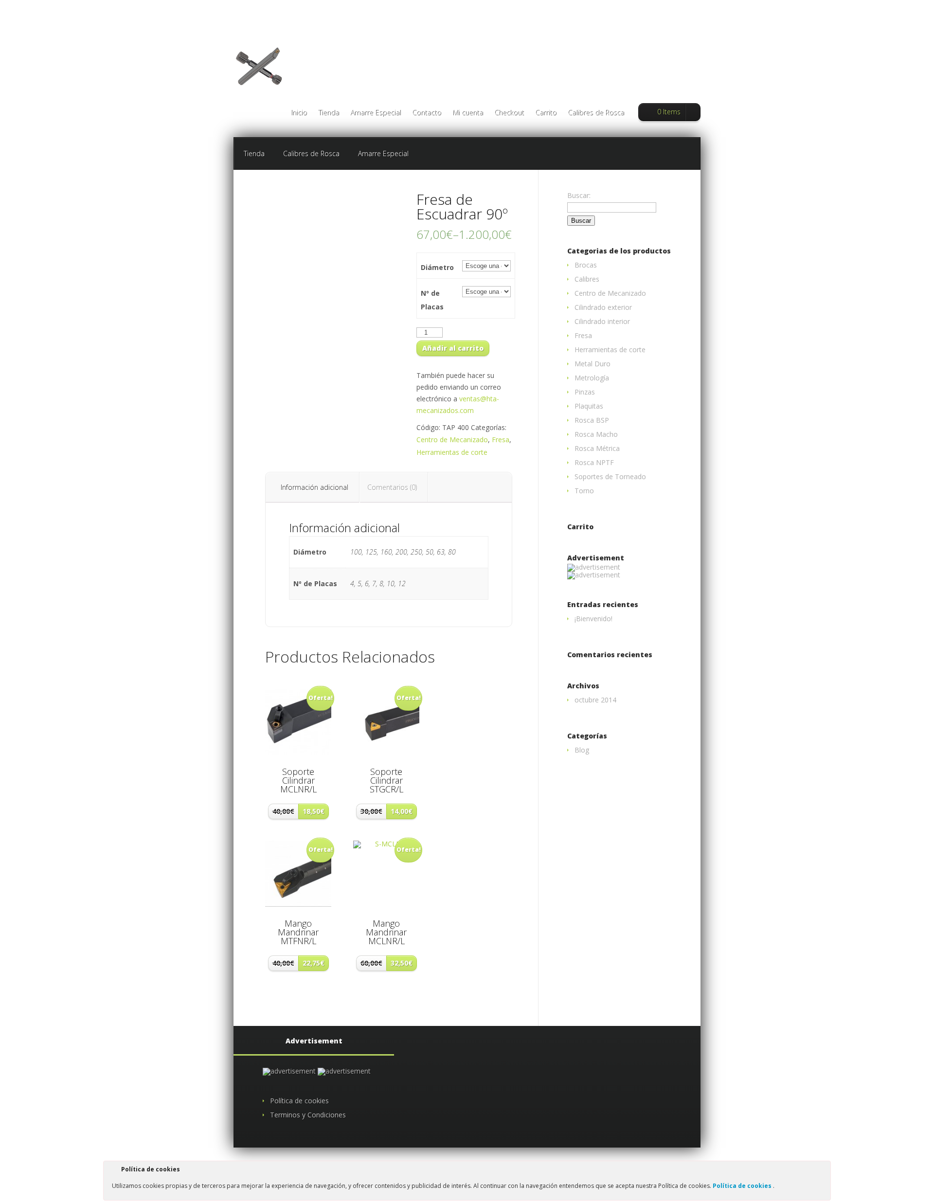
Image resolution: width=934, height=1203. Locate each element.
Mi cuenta (467, 113)
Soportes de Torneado (610, 476)
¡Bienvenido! (593, 618)
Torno (584, 490)
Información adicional (314, 487)
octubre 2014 (595, 699)
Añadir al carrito (453, 348)
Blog (582, 749)
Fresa (500, 439)
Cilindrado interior (602, 321)
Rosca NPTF (594, 462)
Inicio (299, 113)
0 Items (669, 111)
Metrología (592, 377)
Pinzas (585, 391)
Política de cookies (743, 1186)
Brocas (586, 264)
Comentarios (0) (392, 487)
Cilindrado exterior (603, 307)
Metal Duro (593, 363)
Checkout (509, 113)
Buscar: (579, 195)
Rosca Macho (596, 434)
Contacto (426, 113)
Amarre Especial (375, 113)
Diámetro (437, 267)
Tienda (328, 113)
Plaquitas (589, 406)
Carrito (546, 113)
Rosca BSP (592, 420)
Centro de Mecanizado (452, 439)
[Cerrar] (822, 1171)
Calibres (587, 279)
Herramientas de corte (451, 452)
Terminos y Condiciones (308, 1114)
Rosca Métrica (597, 448)
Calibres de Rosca (596, 113)
